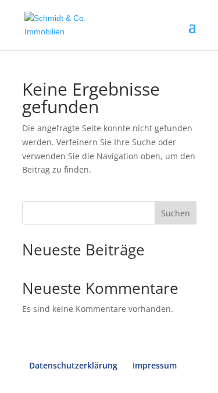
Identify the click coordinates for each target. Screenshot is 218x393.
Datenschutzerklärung (73, 365)
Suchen (175, 213)
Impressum (155, 365)
